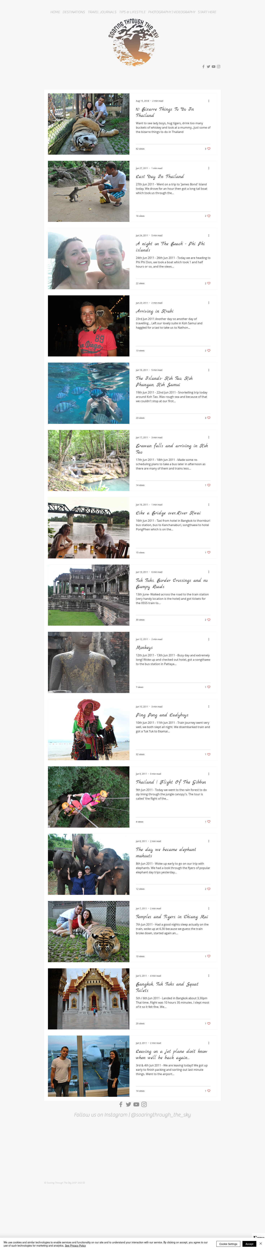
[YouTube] (213, 66)
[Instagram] (218, 66)
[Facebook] (203, 66)
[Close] (261, 1244)
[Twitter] (208, 66)
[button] (73, 12)
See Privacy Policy (75, 1245)
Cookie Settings (228, 1244)
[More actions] (210, 101)
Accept (249, 1244)
